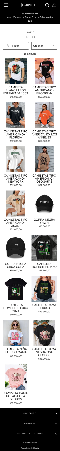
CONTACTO (30, 413)
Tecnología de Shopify (30, 448)
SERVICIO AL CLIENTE (30, 434)
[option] (30, 17)
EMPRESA (30, 423)
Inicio (29, 32)
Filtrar (15, 45)
